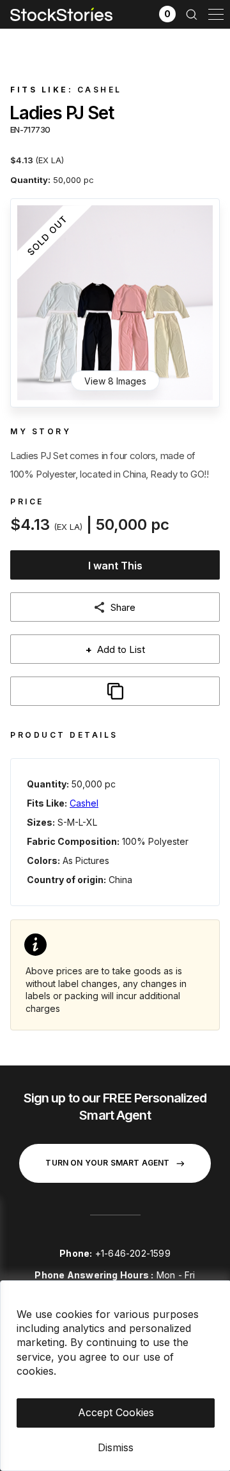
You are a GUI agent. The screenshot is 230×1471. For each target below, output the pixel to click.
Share (123, 607)
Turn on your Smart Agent (107, 1162)
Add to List (115, 649)
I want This (115, 565)
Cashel (99, 89)
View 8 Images (115, 381)
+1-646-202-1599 (133, 1253)
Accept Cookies (116, 1412)
